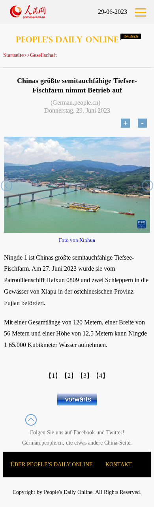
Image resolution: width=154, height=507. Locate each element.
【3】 (85, 375)
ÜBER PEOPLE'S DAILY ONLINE (52, 464)
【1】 (53, 375)
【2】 (69, 375)
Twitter (114, 432)
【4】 (101, 375)
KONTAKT (118, 464)
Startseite (13, 55)
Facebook (84, 432)
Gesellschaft (43, 55)
